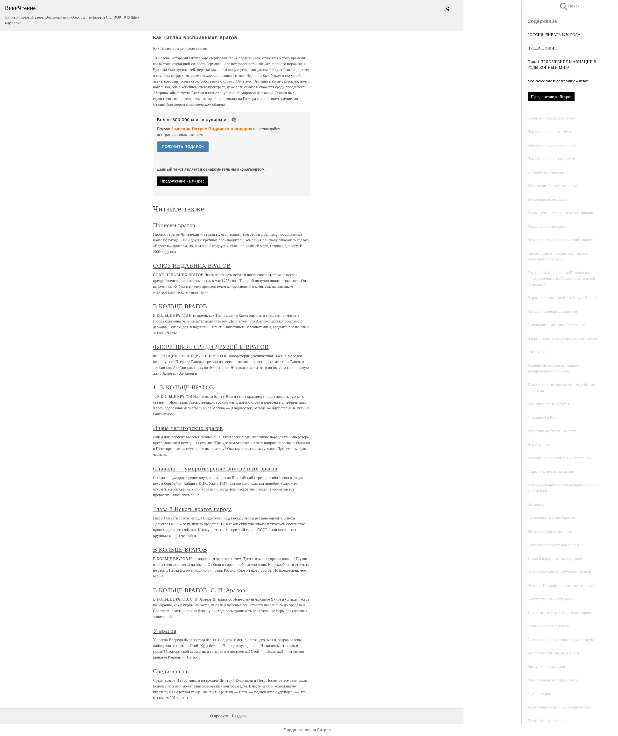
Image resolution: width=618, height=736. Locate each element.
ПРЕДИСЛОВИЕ (542, 47)
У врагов (164, 630)
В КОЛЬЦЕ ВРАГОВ (180, 306)
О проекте (219, 716)
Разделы (239, 716)
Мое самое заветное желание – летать (558, 80)
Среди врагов (171, 671)
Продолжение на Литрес (551, 96)
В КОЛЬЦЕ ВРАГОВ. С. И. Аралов (199, 590)
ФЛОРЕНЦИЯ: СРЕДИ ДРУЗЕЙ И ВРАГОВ (211, 346)
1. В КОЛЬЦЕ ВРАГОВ (183, 387)
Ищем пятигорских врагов (188, 428)
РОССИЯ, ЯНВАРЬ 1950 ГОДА (554, 34)
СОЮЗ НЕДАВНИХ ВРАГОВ (192, 265)
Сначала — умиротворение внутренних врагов (215, 468)
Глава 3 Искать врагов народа (192, 509)
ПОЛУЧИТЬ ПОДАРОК (183, 147)
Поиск (569, 6)
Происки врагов (174, 225)
